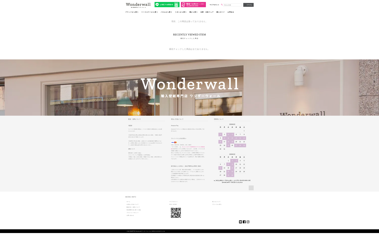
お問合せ (231, 12)
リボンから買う (181, 12)
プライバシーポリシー (133, 212)
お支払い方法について (133, 204)
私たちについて (216, 201)
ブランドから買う (132, 12)
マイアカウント (214, 5)
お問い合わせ (130, 215)
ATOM (175, 204)
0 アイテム (249, 4)
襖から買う (194, 12)
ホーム (128, 201)
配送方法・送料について (133, 207)
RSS (170, 204)
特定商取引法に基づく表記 (134, 209)
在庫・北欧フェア (207, 12)
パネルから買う (166, 12)
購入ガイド (221, 12)
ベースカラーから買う (149, 12)
